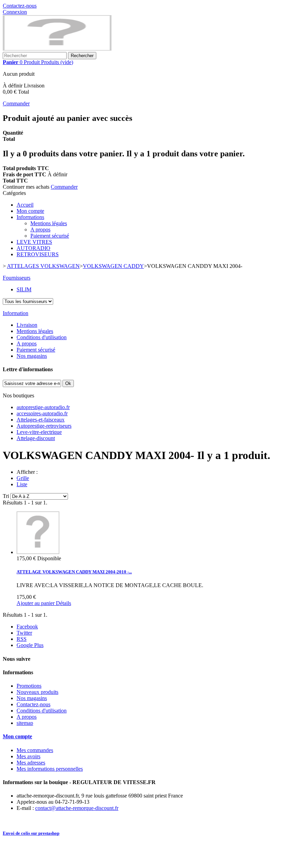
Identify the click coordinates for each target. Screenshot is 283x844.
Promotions (29, 686)
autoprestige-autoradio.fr (43, 407)
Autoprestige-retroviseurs (44, 426)
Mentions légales (48, 223)
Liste (22, 484)
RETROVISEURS (38, 254)
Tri (6, 496)
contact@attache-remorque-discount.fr (76, 808)
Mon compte (30, 211)
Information (15, 313)
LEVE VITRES (34, 242)
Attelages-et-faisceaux (41, 420)
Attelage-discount (36, 438)
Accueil (25, 205)
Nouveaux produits (37, 692)
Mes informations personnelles (50, 769)
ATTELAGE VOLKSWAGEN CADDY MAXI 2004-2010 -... (74, 571)
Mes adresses (31, 762)
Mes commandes (35, 750)
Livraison (27, 325)
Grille (23, 478)
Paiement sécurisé (49, 236)
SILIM (24, 289)
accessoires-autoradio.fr (42, 413)
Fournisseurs (16, 278)
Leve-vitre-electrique (39, 432)
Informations (30, 217)
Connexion (15, 12)
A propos (40, 229)
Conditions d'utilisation (42, 337)
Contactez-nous (20, 6)
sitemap (25, 723)
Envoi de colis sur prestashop (31, 833)
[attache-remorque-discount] (57, 49)
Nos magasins (32, 356)
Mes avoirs (28, 756)
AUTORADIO (33, 248)
